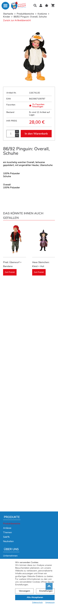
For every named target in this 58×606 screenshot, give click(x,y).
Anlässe (7, 528)
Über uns (11, 549)
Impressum (50, 602)
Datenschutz (37, 602)
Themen (7, 532)
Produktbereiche (11, 523)
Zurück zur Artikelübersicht (17, 20)
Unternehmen (10, 555)
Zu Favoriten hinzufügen (38, 105)
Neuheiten (8, 541)
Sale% (6, 536)
